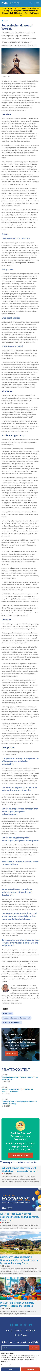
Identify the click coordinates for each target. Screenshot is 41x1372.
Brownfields (7, 1013)
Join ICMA (30, 1330)
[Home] (11, 3)
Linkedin (30, 1324)
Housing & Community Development (16, 1018)
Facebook (11, 1324)
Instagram (26, 1324)
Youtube (16, 1325)
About (9, 1330)
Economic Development (12, 1022)
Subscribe (34, 1348)
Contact (18, 1330)
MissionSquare (20, 1335)
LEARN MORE (11, 1053)
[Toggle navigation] (38, 3)
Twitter (21, 1324)
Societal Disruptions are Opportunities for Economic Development (17, 1090)
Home (6, 21)
